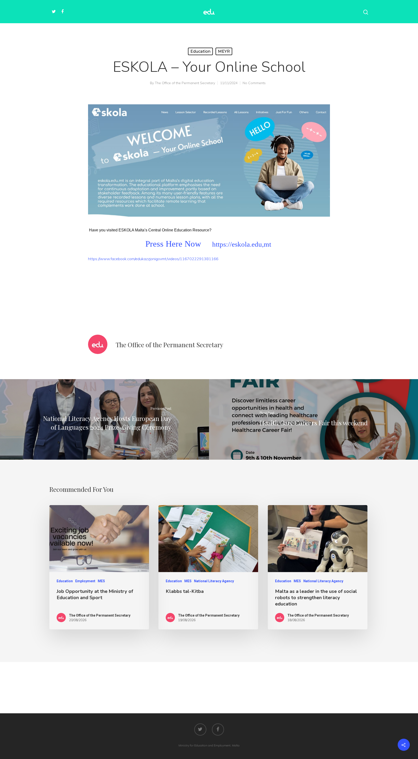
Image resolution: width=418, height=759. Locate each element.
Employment (85, 581)
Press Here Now (173, 243)
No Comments (254, 83)
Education (200, 51)
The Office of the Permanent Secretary (185, 83)
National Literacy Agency (214, 581)
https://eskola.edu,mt (241, 244)
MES (101, 581)
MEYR (224, 51)
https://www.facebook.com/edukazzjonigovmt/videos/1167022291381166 (153, 258)
